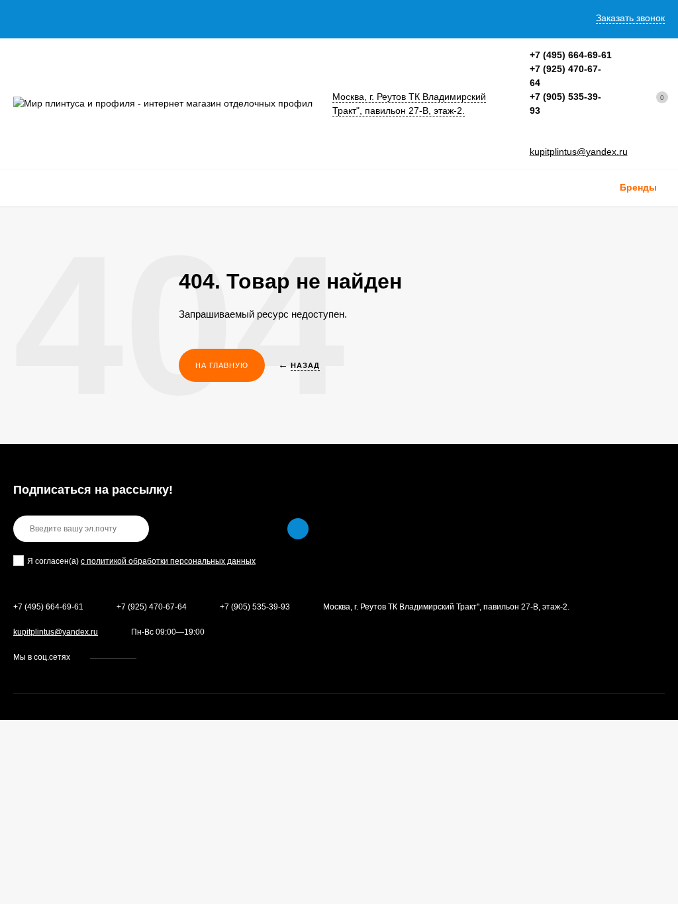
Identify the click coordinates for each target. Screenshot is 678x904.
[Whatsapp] (534, 138)
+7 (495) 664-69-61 (571, 55)
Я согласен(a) (141, 561)
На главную (221, 365)
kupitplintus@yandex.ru (579, 151)
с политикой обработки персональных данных (168, 561)
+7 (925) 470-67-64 (152, 606)
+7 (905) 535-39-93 (255, 606)
